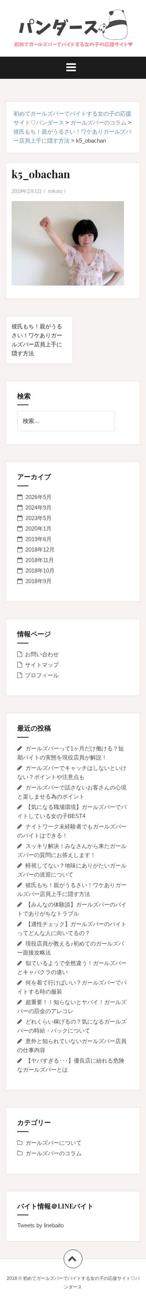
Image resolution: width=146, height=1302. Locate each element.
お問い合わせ (42, 654)
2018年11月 (39, 560)
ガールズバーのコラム (53, 1153)
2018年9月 (38, 581)
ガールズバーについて (53, 1143)
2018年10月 (40, 570)
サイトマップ (42, 665)
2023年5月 (38, 518)
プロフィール (42, 675)
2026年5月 (38, 497)
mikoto (55, 191)
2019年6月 (38, 539)
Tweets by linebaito (40, 1225)
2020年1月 (38, 528)
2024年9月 (38, 507)
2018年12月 (40, 549)
